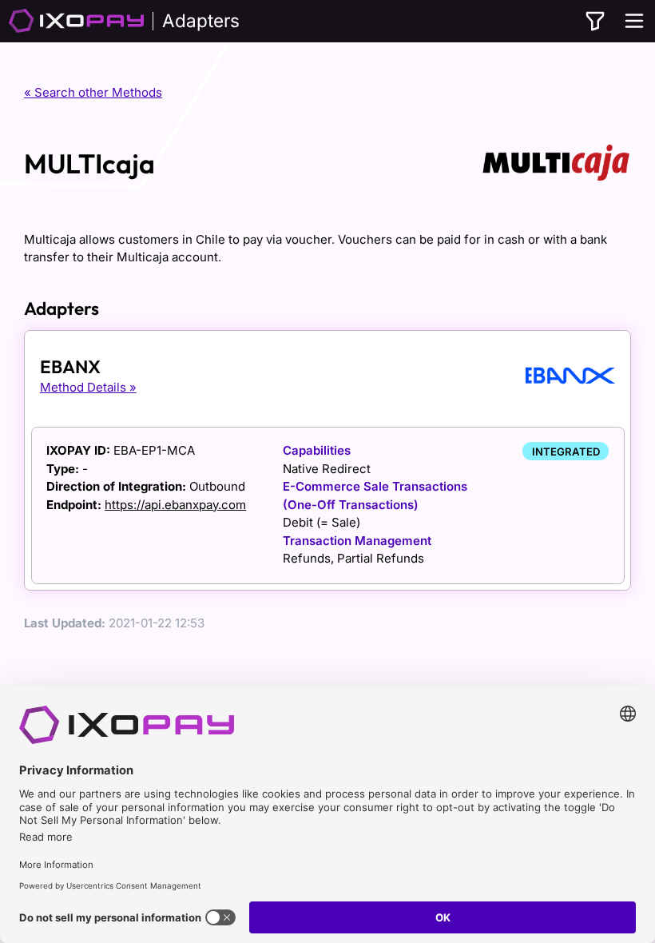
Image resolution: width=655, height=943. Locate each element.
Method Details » (88, 387)
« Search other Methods (93, 92)
